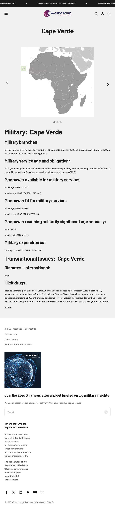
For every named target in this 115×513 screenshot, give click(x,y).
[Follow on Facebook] (6, 492)
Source (8, 307)
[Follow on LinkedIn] (42, 492)
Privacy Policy (11, 339)
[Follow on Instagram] (21, 492)
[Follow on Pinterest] (28, 492)
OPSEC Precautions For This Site (20, 328)
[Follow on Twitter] (13, 492)
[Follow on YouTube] (35, 492)
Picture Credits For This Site (18, 344)
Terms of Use (10, 334)
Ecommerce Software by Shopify (39, 502)
